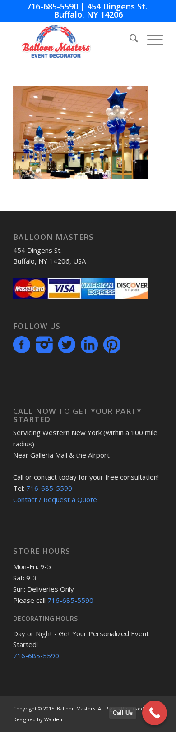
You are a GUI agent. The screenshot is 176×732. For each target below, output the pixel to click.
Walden (53, 719)
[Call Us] (154, 713)
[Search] (129, 40)
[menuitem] (129, 40)
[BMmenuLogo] (73, 40)
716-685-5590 (52, 6)
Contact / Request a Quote (55, 499)
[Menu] (150, 40)
